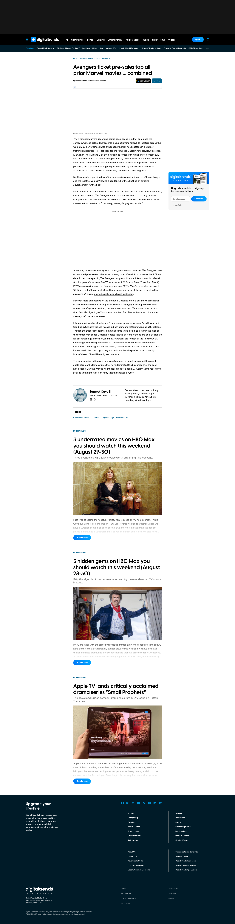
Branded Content (182, 856)
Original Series (181, 840)
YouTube (138, 803)
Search (208, 39)
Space (178, 822)
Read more (82, 537)
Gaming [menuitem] (101, 39)
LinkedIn (155, 803)
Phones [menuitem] (89, 39)
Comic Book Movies (81, 417)
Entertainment (134, 836)
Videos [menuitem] (171, 39)
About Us (132, 852)
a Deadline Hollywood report (102, 270)
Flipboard (160, 803)
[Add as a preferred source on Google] (143, 80)
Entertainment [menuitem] (115, 39)
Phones (131, 813)
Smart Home (133, 831)
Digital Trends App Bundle (186, 870)
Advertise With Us (135, 861)
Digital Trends (40, 43)
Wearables (180, 818)
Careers (123, 888)
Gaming (131, 822)
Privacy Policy (177, 205)
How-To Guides (182, 836)
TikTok (144, 803)
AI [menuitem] (67, 39)
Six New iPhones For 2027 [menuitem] (68, 48)
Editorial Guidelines (136, 865)
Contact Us (132, 856)
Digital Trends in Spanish (185, 865)
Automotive (133, 840)
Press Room (172, 893)
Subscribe (198, 199)
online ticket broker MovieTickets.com (113, 293)
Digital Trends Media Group (41, 914)
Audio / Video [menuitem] (133, 39)
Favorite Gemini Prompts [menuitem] (175, 48)
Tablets (178, 813)
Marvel (96, 417)
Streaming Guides (183, 827)
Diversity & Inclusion (128, 898)
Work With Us (126, 893)
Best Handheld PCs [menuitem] (108, 48)
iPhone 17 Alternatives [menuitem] (151, 48)
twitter (95, 399)
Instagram (127, 803)
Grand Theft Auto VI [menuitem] (45, 48)
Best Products (181, 831)
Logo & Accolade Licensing (139, 870)
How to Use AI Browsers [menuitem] (129, 48)
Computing (133, 818)
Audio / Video (134, 827)
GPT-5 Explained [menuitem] (195, 48)
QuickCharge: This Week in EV (115, 417)
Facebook (122, 803)
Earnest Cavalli (81, 81)
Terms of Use (125, 903)
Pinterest (149, 803)
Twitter (133, 803)
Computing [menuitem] (77, 39)
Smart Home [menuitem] (158, 39)
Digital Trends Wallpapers (185, 861)
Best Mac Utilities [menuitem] (89, 48)
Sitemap (171, 898)
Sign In (197, 39)
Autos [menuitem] (146, 39)
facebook (91, 399)
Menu (27, 39)
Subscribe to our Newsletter (186, 852)
